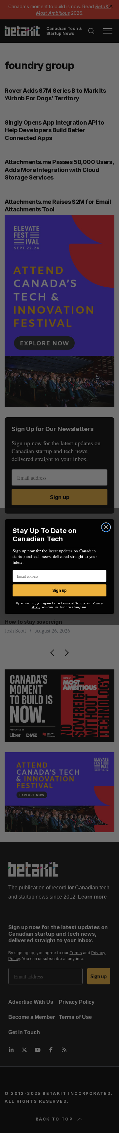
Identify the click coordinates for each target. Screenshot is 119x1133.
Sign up (59, 590)
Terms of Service (73, 603)
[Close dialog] (106, 527)
